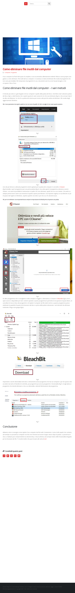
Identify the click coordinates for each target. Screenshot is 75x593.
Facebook (4, 455)
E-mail (19, 455)
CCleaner (62, 187)
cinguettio (7, 455)
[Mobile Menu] (26, 3)
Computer (7, 72)
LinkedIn (11, 455)
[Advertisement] (37, 21)
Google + (15, 455)
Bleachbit (60, 298)
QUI (45, 439)
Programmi (14, 72)
